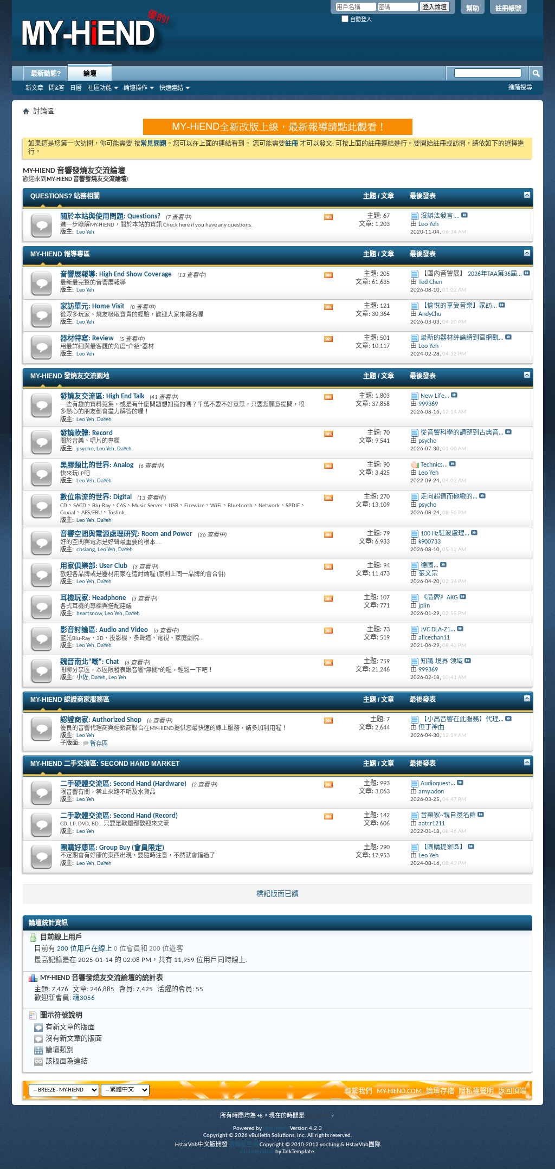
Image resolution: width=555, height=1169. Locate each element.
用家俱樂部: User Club (93, 566)
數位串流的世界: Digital (96, 497)
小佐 (82, 678)
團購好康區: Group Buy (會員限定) (112, 847)
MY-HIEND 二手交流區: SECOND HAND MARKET (104, 763)
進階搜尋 (520, 87)
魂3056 (84, 998)
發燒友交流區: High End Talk (102, 396)
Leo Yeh (85, 232)
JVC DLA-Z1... (438, 630)
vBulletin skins (257, 1152)
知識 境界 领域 (442, 661)
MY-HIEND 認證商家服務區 (69, 699)
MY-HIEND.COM (399, 1091)
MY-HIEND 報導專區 (60, 254)
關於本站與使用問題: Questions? (110, 216)
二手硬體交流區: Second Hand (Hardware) (123, 783)
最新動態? (46, 73)
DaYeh (104, 420)
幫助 (472, 8)
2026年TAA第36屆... (495, 274)
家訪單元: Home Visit (92, 306)
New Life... (435, 396)
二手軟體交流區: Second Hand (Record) (119, 815)
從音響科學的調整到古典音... (462, 433)
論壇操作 (135, 88)
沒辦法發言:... (440, 216)
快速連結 (171, 88)
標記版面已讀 (277, 893)
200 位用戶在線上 (84, 948)
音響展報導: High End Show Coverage (116, 274)
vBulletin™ (276, 1129)
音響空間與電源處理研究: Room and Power (126, 534)
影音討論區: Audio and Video (104, 630)
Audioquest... (438, 783)
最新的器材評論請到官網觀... (462, 338)
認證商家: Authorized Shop (100, 720)
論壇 (89, 73)
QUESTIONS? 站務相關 (65, 196)
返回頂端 (512, 1091)
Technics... (434, 465)
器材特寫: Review (87, 338)
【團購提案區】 (443, 847)
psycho (85, 449)
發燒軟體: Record (86, 433)
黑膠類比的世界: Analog (96, 465)
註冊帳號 (508, 8)
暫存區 (99, 744)
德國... (429, 566)
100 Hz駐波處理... (445, 534)
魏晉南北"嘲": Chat (89, 662)
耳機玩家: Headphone (93, 598)
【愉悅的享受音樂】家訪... (459, 306)
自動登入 (360, 19)
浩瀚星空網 (244, 1145)
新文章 (34, 88)
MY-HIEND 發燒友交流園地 (69, 376)
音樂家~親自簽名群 (448, 815)
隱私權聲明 (476, 1091)
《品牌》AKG (439, 598)
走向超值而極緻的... (449, 497)
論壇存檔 (440, 1091)
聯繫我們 (358, 1091)
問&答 (56, 88)
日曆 (76, 88)
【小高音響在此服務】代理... (462, 719)
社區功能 (100, 88)
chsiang (85, 550)
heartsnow (89, 614)
